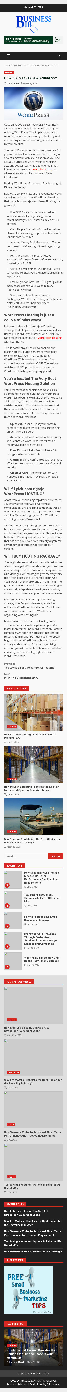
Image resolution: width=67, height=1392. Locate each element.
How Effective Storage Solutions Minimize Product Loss (33, 712)
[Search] (59, 56)
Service (10, 1124)
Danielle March (17, 1362)
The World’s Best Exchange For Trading (29, 665)
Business (11, 1020)
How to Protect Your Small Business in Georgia (13, 920)
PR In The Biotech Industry (21, 676)
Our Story (43, 1373)
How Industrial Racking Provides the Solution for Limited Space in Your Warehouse (33, 764)
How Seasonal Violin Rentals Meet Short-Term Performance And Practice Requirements (13, 880)
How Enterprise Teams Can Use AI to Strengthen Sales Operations (33, 1005)
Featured (9, 72)
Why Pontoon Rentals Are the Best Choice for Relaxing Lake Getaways (33, 816)
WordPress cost (42, 169)
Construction (13, 1072)
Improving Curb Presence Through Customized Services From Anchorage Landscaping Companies (13, 941)
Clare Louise (13, 83)
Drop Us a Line (26, 1373)
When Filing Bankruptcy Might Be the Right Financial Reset (13, 961)
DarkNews (36, 1384)
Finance (11, 1177)
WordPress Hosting (50, 338)
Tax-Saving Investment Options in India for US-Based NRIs (13, 900)
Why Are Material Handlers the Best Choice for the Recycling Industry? (33, 1057)
